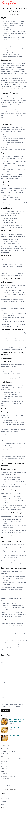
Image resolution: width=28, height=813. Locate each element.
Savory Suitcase (7, 786)
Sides (3, 771)
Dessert (4, 763)
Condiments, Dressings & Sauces (11, 758)
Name (3, 682)
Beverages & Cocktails (8, 751)
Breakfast (4, 753)
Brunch (4, 756)
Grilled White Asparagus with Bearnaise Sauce (16, 720)
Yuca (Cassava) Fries (15, 727)
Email (3, 690)
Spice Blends (5, 778)
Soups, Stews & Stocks (8, 776)
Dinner (4, 766)
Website (3, 697)
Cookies (4, 761)
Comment (4, 662)
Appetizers (5, 748)
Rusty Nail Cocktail (15, 735)
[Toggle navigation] (24, 2)
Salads (4, 768)
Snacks (4, 773)
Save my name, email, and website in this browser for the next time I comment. (12, 705)
